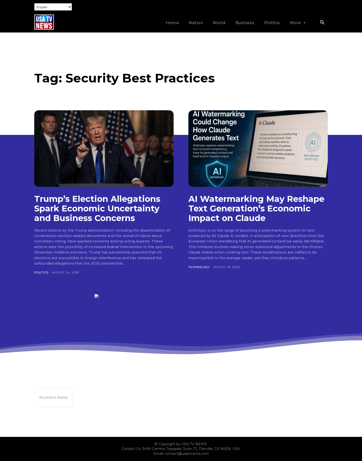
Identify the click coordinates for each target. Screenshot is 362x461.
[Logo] (44, 22)
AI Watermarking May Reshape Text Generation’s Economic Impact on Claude (256, 208)
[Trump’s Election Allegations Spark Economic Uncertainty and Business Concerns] (104, 148)
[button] (322, 23)
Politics (41, 272)
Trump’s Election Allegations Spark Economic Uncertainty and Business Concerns (97, 208)
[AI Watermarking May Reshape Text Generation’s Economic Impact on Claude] (258, 148)
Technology (199, 267)
